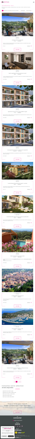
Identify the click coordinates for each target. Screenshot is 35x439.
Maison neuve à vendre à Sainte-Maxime (8, 396)
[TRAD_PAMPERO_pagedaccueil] (5, 2)
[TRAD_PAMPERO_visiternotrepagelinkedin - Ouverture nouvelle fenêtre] (20, 426)
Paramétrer (4, 436)
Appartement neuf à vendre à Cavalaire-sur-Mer (9, 392)
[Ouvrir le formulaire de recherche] (31, 2)
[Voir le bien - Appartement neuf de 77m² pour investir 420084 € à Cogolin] (17, 96)
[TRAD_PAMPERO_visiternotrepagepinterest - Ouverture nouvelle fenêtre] (22, 426)
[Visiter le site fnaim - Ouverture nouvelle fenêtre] (16, 433)
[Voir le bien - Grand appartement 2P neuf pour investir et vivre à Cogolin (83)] (17, 135)
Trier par (23, 10)
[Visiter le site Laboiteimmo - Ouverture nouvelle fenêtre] (17, 437)
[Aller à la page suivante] (20, 382)
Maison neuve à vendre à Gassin (7, 395)
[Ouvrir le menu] (33, 2)
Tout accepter (11, 436)
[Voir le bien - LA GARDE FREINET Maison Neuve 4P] (17, 280)
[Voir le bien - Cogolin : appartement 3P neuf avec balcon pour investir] (17, 60)
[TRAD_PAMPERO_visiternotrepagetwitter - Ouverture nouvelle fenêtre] (15, 426)
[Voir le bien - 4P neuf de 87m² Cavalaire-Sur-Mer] (17, 317)
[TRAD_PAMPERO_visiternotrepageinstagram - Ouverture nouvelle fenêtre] (17, 426)
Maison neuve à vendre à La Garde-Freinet (9, 393)
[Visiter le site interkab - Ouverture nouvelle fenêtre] (21, 432)
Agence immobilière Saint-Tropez (6, 5)
